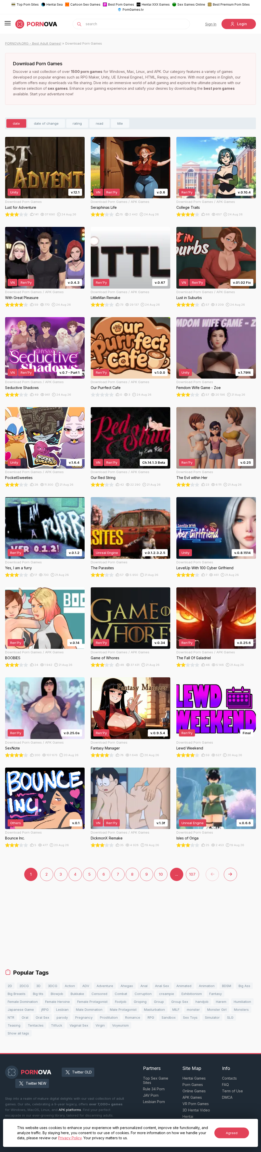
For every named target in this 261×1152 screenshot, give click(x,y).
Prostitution (109, 1017)
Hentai (187, 1116)
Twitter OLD (82, 1072)
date (16, 123)
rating (77, 123)
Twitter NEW (36, 1083)
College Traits (188, 207)
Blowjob (57, 994)
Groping (140, 1002)
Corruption (143, 994)
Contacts (229, 1078)
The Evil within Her (191, 477)
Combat (121, 994)
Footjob (120, 1002)
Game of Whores (105, 658)
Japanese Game (21, 1009)
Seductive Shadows (22, 387)
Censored (99, 994)
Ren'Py (111, 192)
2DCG (24, 986)
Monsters (241, 1009)
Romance (132, 1017)
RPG (151, 1017)
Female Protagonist (92, 1002)
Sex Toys (190, 1017)
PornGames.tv (133, 9)
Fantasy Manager (105, 748)
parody (62, 1017)
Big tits (38, 994)
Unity (14, 192)
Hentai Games (194, 1078)
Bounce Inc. (15, 838)
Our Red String (103, 477)
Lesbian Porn (154, 1101)
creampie (166, 994)
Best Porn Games (121, 4)
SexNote (12, 748)
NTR (11, 1017)
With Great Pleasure (21, 297)
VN (98, 192)
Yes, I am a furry (18, 568)
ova (42, 24)
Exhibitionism (191, 994)
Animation (207, 986)
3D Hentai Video (196, 1110)
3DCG (52, 986)
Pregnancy (84, 1017)
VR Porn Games (195, 1104)
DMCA (227, 1097)
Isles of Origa (187, 838)
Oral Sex (42, 1017)
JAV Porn (151, 1095)
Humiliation (242, 1002)
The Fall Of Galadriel (193, 658)
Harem (221, 1002)
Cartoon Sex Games (85, 4)
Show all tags (18, 1033)
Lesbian (62, 1009)
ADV (85, 986)
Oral (25, 1017)
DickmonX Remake (107, 838)
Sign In (210, 24)
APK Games (192, 1097)
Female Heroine (57, 1002)
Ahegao (127, 986)
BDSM (226, 986)
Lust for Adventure (20, 207)
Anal (144, 986)
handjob (201, 1002)
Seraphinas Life (104, 207)
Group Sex (179, 1002)
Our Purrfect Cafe (106, 387)
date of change (46, 123)
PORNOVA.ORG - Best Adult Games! (33, 43)
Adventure (105, 986)
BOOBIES (12, 658)
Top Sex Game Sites (155, 1080)
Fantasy (215, 994)
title (120, 123)
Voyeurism (120, 1025)
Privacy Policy (70, 1138)
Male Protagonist (123, 1009)
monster (193, 1009)
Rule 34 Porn (154, 1089)
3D (38, 986)
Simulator (212, 1017)
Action (70, 986)
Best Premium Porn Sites (231, 4)
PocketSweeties (19, 477)
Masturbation (154, 1009)
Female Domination (23, 1002)
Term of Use (232, 1091)
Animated (183, 986)
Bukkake (77, 994)
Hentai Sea (54, 4)
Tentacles (36, 1025)
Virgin (100, 1025)
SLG (230, 1017)
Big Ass (244, 986)
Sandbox (169, 1017)
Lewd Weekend (189, 748)
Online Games (194, 1091)
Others (15, 823)
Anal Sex (162, 986)
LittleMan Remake (105, 297)
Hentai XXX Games (156, 4)
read (99, 123)
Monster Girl (217, 1009)
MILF (175, 1009)
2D (10, 986)
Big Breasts (16, 994)
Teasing (14, 1025)
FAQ (225, 1084)
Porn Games (192, 1084)
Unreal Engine (107, 553)
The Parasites (102, 568)
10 (161, 874)
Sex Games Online (191, 4)
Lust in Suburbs (189, 297)
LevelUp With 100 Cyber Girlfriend (204, 568)
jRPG (45, 1009)
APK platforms (70, 1110)
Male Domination (89, 1009)
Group (159, 1002)
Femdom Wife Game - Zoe (198, 387)
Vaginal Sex (79, 1025)
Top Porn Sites (28, 4)
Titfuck (56, 1025)
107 (192, 874)
